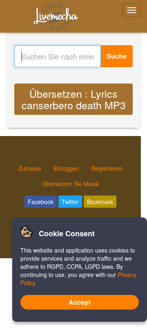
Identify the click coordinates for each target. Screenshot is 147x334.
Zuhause (29, 168)
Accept (80, 302)
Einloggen (66, 168)
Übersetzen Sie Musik (70, 184)
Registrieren (107, 168)
